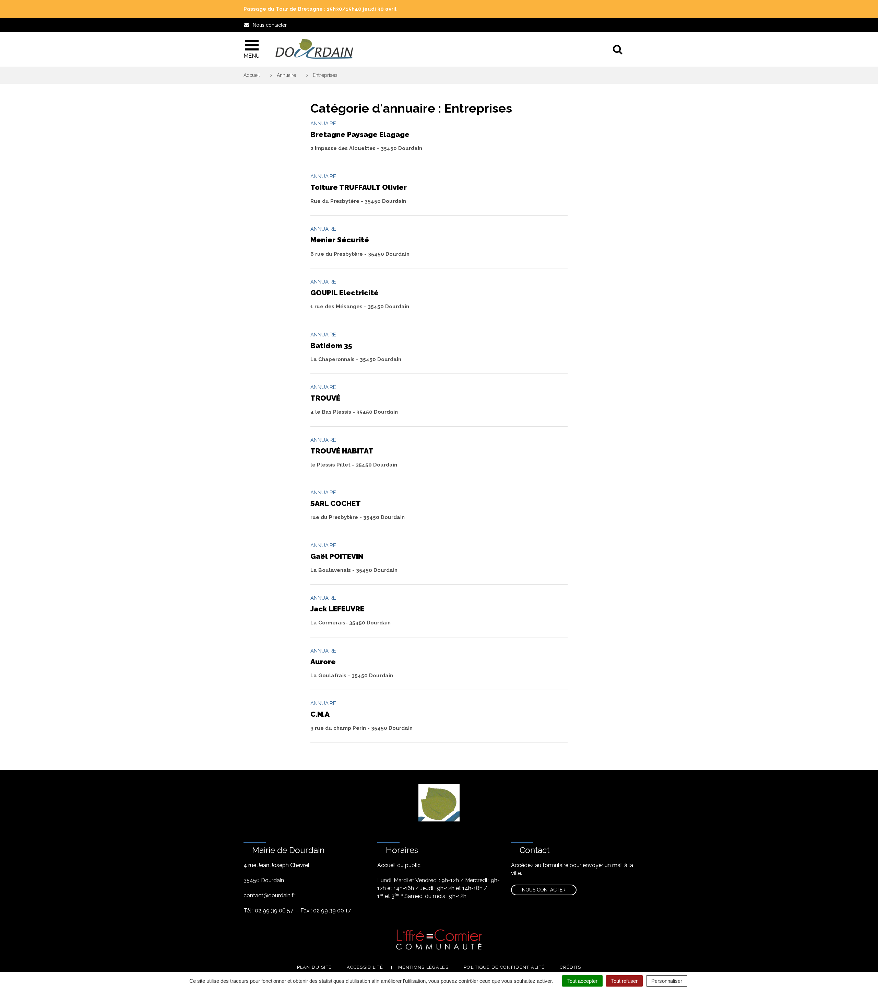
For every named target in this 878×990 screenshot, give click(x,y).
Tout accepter (582, 981)
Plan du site (314, 967)
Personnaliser (666, 981)
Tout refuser (624, 981)
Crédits (570, 967)
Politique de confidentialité (504, 967)
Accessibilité (365, 967)
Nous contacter (544, 890)
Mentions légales (423, 967)
